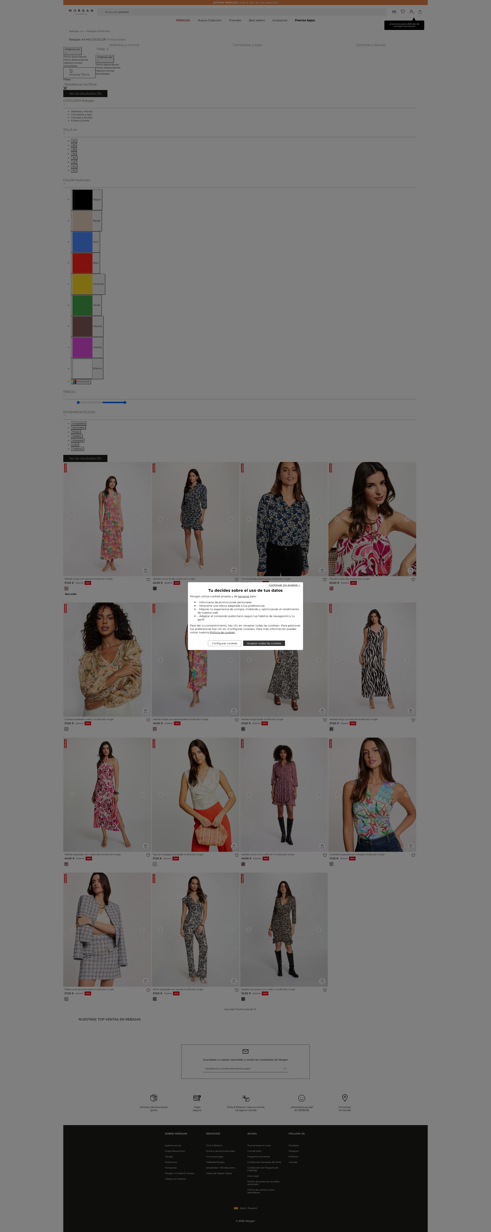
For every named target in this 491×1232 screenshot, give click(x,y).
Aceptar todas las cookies (264, 643)
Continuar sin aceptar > (284, 585)
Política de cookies (222, 632)
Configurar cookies (224, 643)
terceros (243, 596)
